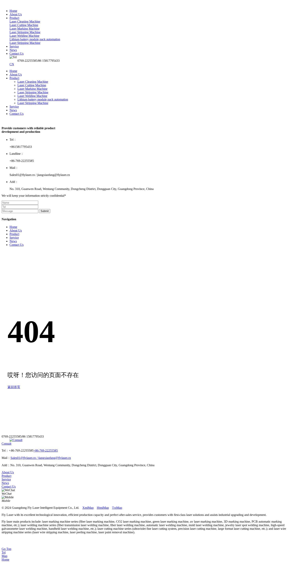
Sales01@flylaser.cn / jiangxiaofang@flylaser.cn (40, 458)
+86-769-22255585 (45, 450)
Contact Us (17, 113)
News (13, 110)
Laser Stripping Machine (32, 92)
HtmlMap (103, 507)
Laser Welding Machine (32, 96)
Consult (6, 443)
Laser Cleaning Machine (32, 81)
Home (13, 71)
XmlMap (88, 507)
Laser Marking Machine (32, 88)
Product (14, 78)
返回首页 (14, 387)
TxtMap (117, 507)
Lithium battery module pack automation (42, 99)
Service (14, 106)
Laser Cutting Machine (31, 85)
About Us (16, 74)
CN (12, 64)
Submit (45, 211)
